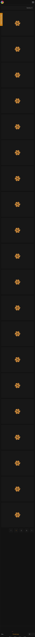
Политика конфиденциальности (20, 635)
